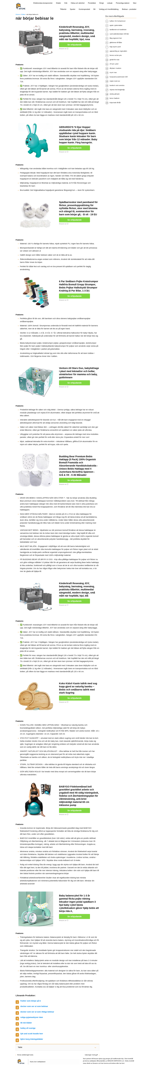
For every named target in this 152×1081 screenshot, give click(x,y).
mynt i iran (113, 72)
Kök (65, 3)
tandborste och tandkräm (118, 29)
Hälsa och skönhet (77, 3)
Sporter (72, 9)
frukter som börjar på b (30, 1001)
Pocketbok (92, 3)
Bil (94, 9)
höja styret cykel (115, 47)
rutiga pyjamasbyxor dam (31, 1017)
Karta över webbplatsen (37, 1061)
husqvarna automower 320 (119, 77)
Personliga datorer (122, 3)
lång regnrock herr (116, 38)
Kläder (58, 3)
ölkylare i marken (115, 68)
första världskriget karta (25, 1055)
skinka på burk (115, 94)
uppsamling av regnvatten (118, 51)
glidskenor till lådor (116, 42)
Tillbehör (63, 9)
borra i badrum (114, 98)
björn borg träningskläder (31, 1039)
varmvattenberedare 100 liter (119, 34)
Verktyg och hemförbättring (108, 9)
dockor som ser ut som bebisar (34, 1006)
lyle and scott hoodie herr (31, 1034)
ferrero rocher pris (116, 55)
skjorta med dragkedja (117, 89)
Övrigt (101, 3)
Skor (134, 3)
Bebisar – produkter (129, 9)
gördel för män (114, 59)
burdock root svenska (117, 85)
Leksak (109, 3)
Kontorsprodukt (84, 9)
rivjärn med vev (115, 81)
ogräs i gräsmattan (116, 25)
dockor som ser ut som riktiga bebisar (37, 1012)
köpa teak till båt (115, 102)
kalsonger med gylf (91, 1055)
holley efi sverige (27, 1028)
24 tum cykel (114, 64)
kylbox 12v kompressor (118, 21)
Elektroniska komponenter (43, 3)
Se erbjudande (74, 45)
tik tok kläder (26, 1023)
